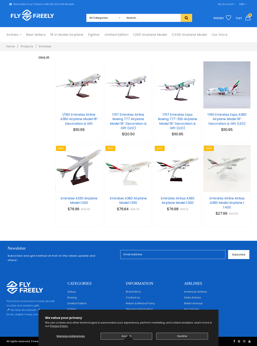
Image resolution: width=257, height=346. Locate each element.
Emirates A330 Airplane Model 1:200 (79, 200)
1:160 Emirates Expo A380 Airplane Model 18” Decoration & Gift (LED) (227, 119)
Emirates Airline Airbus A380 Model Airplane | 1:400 (227, 203)
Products (27, 46)
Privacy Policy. (59, 326)
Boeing (72, 297)
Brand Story (133, 292)
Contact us (133, 297)
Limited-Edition (77, 303)
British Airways (193, 303)
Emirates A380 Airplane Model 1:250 (128, 200)
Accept (126, 336)
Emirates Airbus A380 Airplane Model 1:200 (177, 200)
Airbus (71, 292)
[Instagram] (244, 341)
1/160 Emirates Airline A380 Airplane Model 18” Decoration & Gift (79, 119)
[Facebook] (234, 341)
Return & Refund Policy (140, 303)
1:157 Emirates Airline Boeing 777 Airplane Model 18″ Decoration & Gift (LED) (128, 121)
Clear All (43, 57)
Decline (182, 336)
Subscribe (238, 254)
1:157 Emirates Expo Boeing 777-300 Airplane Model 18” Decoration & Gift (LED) (177, 121)
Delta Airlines (192, 297)
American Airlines (195, 292)
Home (10, 46)
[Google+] (239, 341)
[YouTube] (249, 341)
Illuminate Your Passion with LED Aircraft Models (43, 4)
